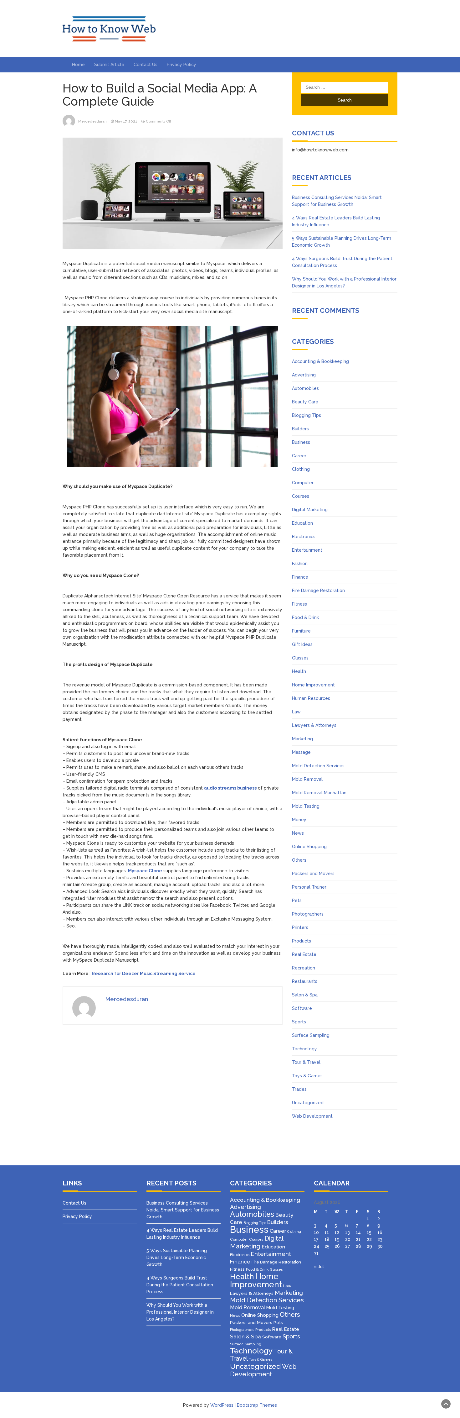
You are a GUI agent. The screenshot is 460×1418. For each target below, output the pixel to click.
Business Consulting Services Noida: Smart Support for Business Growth (182, 1209)
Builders (300, 428)
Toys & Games (307, 1075)
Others (299, 860)
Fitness (299, 604)
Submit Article (109, 64)
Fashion (300, 563)
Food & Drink (305, 617)
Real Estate (304, 954)
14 (358, 1232)
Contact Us (145, 64)
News (298, 833)
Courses (300, 496)
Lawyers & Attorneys (314, 725)
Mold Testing (305, 806)
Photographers (308, 913)
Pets (297, 900)
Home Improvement (313, 684)
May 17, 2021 (126, 121)
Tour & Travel (306, 1062)
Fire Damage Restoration (318, 590)
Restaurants (304, 981)
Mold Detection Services (318, 765)
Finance (300, 577)
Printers (300, 927)
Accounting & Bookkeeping (320, 361)
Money (299, 819)
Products (301, 940)
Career (299, 455)
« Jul (319, 1266)
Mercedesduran (92, 121)
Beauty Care (305, 401)
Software (302, 1008)
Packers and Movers (313, 873)
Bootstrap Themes (257, 1405)
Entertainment (307, 550)
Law (296, 711)
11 (327, 1232)
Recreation (303, 967)
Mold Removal (307, 779)
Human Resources (311, 698)
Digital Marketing (310, 509)
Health (299, 671)
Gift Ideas (302, 644)
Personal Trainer (309, 887)
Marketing (302, 738)
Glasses (300, 657)
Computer (303, 482)
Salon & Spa (305, 994)
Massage (301, 752)
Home (78, 64)
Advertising (304, 374)
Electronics (303, 536)
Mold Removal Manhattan (319, 792)
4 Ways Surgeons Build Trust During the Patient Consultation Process (179, 1284)
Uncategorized (308, 1102)
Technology (304, 1048)
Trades (299, 1089)
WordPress (221, 1405)
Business (301, 442)
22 (369, 1239)
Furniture (301, 630)
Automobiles (305, 388)
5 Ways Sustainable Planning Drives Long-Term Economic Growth (176, 1257)
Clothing (301, 469)
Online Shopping (309, 846)
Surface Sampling (311, 1035)
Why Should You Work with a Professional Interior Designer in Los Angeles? (180, 1312)
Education (302, 523)
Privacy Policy (181, 64)
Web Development (312, 1116)
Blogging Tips (306, 415)
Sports (299, 1021)
